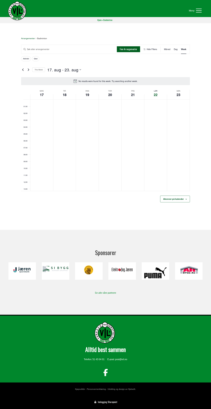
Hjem (99, 19)
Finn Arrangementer (128, 49)
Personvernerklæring (96, 389)
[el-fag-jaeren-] (122, 271)
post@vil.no (121, 359)
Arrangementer (28, 38)
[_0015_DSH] (88, 271)
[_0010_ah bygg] (189, 271)
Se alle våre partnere (105, 293)
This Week (39, 69)
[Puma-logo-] (155, 271)
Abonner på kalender (173, 198)
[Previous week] (23, 69)
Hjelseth (131, 389)
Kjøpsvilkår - (80, 389)
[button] (194, 10)
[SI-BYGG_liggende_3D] (55, 271)
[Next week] (28, 69)
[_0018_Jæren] (22, 271)
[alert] (105, 81)
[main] (105, 126)
